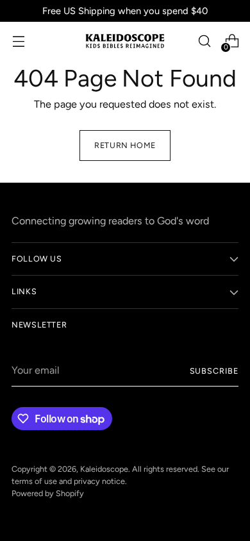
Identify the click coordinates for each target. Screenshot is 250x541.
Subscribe (214, 371)
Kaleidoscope (104, 469)
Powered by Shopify (48, 493)
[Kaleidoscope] (125, 41)
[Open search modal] (204, 41)
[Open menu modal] (18, 41)
